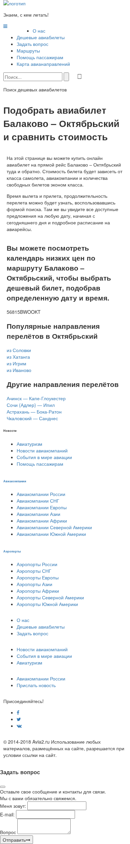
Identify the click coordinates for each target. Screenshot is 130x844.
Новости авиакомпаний (42, 450)
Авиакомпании (14, 481)
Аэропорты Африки (38, 590)
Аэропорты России (37, 564)
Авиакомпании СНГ (38, 500)
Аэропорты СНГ (34, 570)
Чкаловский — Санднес (32, 418)
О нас (39, 30)
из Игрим (16, 363)
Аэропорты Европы (38, 577)
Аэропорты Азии (34, 584)
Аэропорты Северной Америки (50, 597)
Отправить (14, 839)
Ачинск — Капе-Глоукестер (36, 398)
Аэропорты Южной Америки (47, 604)
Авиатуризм (29, 443)
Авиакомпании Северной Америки (54, 527)
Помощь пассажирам (40, 57)
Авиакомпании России (41, 494)
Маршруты (28, 50)
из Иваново (19, 370)
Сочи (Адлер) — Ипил (31, 405)
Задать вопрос (32, 44)
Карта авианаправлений (43, 63)
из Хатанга (18, 356)
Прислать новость (36, 685)
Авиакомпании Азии (38, 514)
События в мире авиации (44, 457)
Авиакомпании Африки (42, 520)
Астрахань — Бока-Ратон (34, 411)
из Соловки (19, 350)
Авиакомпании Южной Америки (51, 534)
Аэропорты (12, 551)
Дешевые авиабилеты (41, 37)
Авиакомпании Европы (42, 507)
